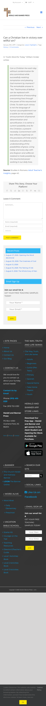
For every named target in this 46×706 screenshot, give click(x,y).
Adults (30, 359)
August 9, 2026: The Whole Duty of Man (21, 271)
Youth (29, 394)
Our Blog (8, 359)
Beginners (31, 363)
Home (6, 348)
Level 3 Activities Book (11, 571)
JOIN (12, 318)
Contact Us (9, 355)
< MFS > (35, 589)
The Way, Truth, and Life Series (32, 353)
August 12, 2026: (12, 265)
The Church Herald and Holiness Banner (12, 475)
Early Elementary (11, 506)
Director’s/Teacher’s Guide (12, 550)
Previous (30, 27)
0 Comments (14, 47)
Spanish (30, 379)
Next (39, 27)
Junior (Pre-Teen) (32, 369)
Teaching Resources (8, 544)
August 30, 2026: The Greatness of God (21, 261)
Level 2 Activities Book (11, 564)
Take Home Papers (32, 388)
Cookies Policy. (40, 689)
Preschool (10, 513)
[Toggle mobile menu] (41, 12)
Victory (5, 47)
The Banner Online (12, 483)
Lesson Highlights (31, 45)
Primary (30, 375)
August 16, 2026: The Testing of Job (19, 268)
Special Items (33, 383)
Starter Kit (8, 532)
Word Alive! (9, 500)
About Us (8, 351)
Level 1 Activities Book (11, 557)
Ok (23, 702)
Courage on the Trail (11, 537)
